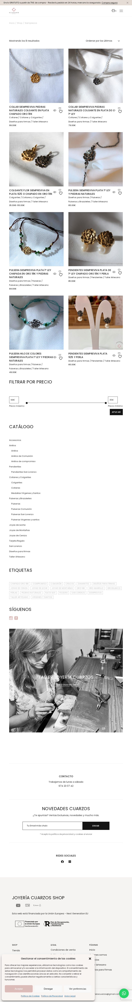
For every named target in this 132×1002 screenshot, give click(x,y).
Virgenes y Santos (42, 597)
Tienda (16, 950)
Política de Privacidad (52, 996)
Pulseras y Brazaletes (79, 201)
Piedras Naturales (31, 592)
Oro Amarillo (96, 588)
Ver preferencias (77, 988)
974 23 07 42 (66, 786)
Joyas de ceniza (19, 588)
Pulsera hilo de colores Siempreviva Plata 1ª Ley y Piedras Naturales (31, 357)
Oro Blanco (113, 588)
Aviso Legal (69, 996)
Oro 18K (81, 588)
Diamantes (83, 583)
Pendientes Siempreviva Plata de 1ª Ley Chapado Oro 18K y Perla (89, 271)
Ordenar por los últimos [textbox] (99, 40)
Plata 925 (50, 592)
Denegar (48, 988)
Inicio (92, 949)
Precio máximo (16, 406)
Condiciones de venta (63, 949)
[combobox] (103, 41)
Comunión (56, 583)
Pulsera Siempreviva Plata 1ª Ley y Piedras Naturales (89, 192)
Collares (13, 117)
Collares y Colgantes (31, 117)
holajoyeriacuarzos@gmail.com (104, 994)
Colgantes (14, 197)
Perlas (13, 592)
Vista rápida (54, 110)
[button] (90, 958)
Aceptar (19, 988)
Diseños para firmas (19, 121)
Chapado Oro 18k (19, 583)
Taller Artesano (40, 121)
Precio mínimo (115, 406)
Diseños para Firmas (104, 583)
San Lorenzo (78, 592)
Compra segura (110, 2)
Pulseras (95, 197)
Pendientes (97, 277)
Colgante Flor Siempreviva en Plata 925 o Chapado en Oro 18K (30, 192)
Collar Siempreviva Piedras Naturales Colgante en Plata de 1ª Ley (90, 110)
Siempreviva (95, 592)
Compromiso (40, 583)
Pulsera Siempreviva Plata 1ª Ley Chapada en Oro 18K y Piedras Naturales (30, 273)
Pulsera (63, 592)
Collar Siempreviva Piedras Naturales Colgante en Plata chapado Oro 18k (29, 110)
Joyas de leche (40, 588)
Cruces (70, 583)
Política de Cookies (30, 996)
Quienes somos (98, 954)
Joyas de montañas (62, 588)
